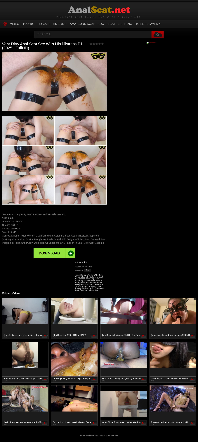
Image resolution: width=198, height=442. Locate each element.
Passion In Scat (87, 290)
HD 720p (44, 24)
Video (14, 24)
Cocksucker (89, 281)
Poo (101, 24)
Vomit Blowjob (81, 277)
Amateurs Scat (82, 24)
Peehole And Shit (94, 282)
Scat (111, 24)
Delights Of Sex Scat (84, 284)
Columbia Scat (96, 277)
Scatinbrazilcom (82, 279)
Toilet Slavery (148, 24)
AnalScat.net (112, 435)
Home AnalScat (87, 435)
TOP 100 (28, 24)
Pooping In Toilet (88, 286)
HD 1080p (60, 24)
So (96, 290)
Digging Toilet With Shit (91, 275)
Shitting (125, 24)
